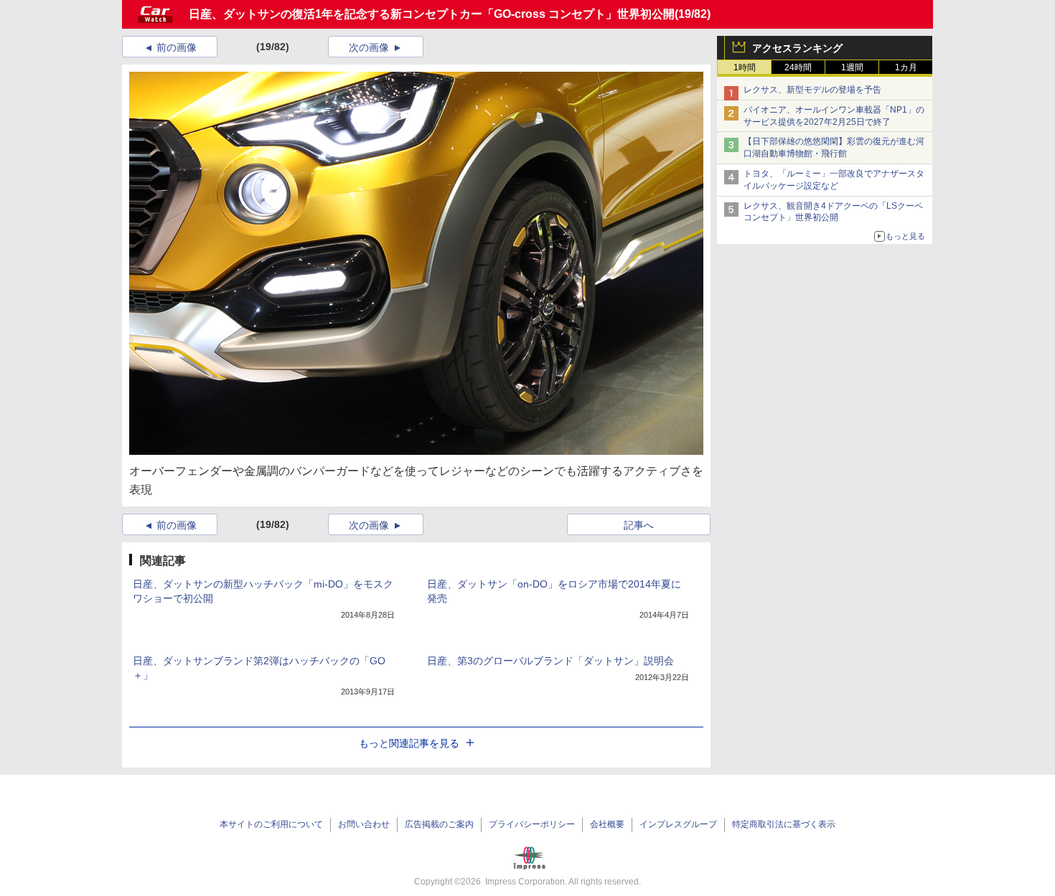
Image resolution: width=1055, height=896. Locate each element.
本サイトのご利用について (271, 824)
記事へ (639, 525)
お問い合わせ (364, 824)
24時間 (798, 67)
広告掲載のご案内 (439, 824)
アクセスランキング (797, 48)
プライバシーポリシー (532, 824)
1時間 (744, 67)
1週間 (852, 67)
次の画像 (369, 47)
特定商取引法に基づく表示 (783, 824)
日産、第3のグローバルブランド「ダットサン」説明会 (550, 660)
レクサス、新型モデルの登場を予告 (812, 90)
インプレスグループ (678, 824)
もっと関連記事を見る (409, 743)
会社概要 (607, 824)
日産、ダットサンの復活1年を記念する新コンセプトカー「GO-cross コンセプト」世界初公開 (432, 14)
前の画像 (176, 47)
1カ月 (906, 67)
